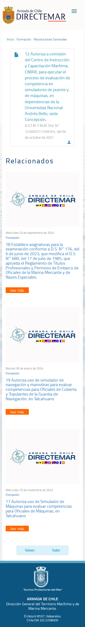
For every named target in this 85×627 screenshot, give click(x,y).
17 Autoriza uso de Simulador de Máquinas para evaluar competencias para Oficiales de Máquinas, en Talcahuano (39, 508)
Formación (24, 39)
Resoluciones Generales (50, 39)
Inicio (10, 39)
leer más (17, 290)
